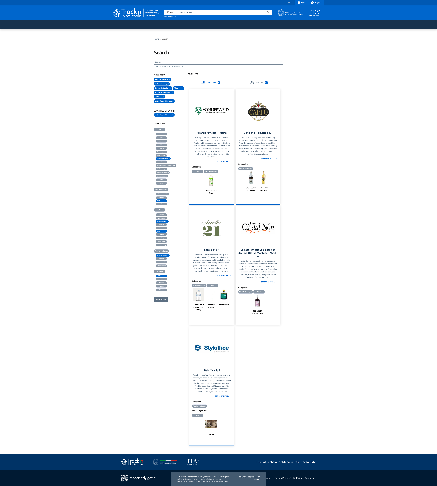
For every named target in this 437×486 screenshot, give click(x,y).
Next (233, 299)
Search (158, 61)
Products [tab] (261, 82)
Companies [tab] (213, 82)
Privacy (242, 477)
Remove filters (161, 299)
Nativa (211, 434)
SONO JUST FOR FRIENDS (257, 312)
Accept (257, 479)
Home (156, 38)
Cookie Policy (254, 477)
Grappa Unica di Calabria (251, 189)
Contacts (309, 478)
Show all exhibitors (170, 16)
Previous (190, 299)
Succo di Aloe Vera (211, 191)
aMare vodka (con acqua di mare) (198, 307)
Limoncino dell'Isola (264, 189)
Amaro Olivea (224, 304)
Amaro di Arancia (211, 305)
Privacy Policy (281, 478)
